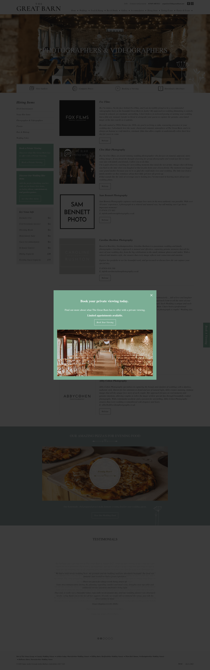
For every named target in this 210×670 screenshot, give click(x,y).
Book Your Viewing (105, 322)
